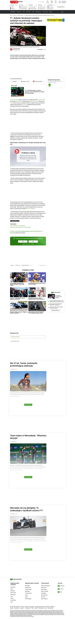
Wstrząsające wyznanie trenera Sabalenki (58, 296)
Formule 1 (40, 99)
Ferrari (11, 103)
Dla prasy (27, 606)
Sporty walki (45, 11)
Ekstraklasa (27, 585)
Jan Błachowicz (44, 595)
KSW (12, 602)
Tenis (24, 11)
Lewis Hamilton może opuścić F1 (18, 225)
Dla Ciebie (13, 11)
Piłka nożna (19, 11)
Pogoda (11, 608)
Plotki (32, 608)
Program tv (22, 608)
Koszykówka (13, 600)
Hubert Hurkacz (44, 598)
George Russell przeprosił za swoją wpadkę (20, 227)
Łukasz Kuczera (16, 48)
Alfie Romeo (19, 101)
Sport (46, 608)
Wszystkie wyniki (61, 6)
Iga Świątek (43, 593)
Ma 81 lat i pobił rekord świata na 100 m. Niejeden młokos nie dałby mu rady (57, 301)
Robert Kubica (44, 589)
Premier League (28, 589)
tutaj (33, 616)
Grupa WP (18, 606)
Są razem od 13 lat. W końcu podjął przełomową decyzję (56, 307)
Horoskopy (16, 608)
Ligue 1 (26, 596)
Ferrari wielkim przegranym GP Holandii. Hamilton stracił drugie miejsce (17, 284)
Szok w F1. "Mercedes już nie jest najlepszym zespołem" (17, 299)
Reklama (47, 606)
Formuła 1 (14, 15)
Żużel (33, 11)
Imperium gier (50, 608)
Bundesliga (27, 591)
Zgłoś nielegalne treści (15, 341)
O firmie (22, 606)
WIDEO (50, 11)
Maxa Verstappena (30, 208)
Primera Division (28, 593)
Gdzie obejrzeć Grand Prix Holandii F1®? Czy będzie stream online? (36, 312)
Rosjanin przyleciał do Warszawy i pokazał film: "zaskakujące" (56, 304)
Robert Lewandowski (45, 585)
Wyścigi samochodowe (25, 265)
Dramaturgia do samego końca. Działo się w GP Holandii (36, 284)
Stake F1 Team (17, 265)
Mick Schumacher (34, 101)
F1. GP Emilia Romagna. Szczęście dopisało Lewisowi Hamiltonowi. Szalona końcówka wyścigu (34, 92)
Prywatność (31, 606)
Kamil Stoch (43, 587)
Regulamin (52, 606)
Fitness (12, 598)
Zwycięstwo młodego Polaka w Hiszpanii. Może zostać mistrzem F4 (36, 299)
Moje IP (36, 608)
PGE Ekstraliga (28, 598)
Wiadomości (41, 608)
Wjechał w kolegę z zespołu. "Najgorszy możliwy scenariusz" (19, 312)
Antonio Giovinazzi (20, 15)
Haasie (24, 104)
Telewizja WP (28, 608)
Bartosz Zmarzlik (44, 591)
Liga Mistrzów (28, 587)
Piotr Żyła (43, 596)
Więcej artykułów (55, 310)
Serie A (26, 595)
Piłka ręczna (13, 594)
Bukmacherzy (38, 11)
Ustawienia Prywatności (40, 606)
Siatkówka (28, 11)
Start (11, 15)
